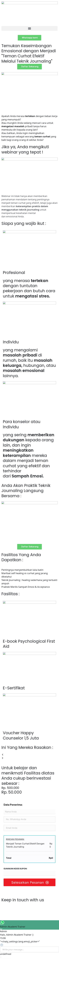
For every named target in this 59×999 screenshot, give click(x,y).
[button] (29, 28)
